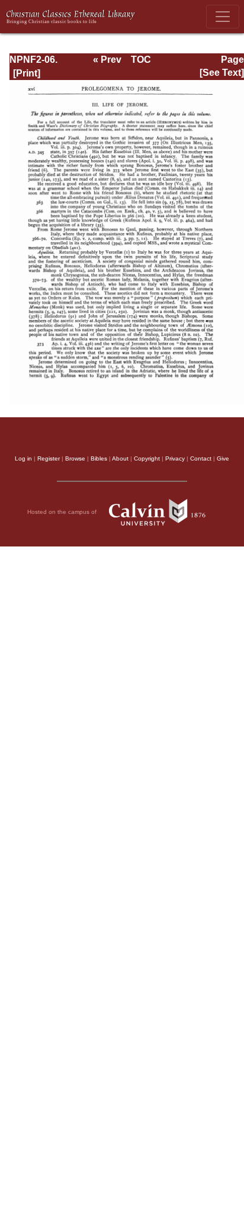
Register (48, 458)
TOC (141, 60)
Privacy (175, 458)
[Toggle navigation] (222, 16)
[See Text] (222, 73)
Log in (23, 458)
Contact (200, 458)
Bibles (99, 458)
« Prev (107, 60)
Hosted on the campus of (62, 512)
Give (223, 458)
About (120, 458)
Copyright (147, 458)
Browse (75, 458)
